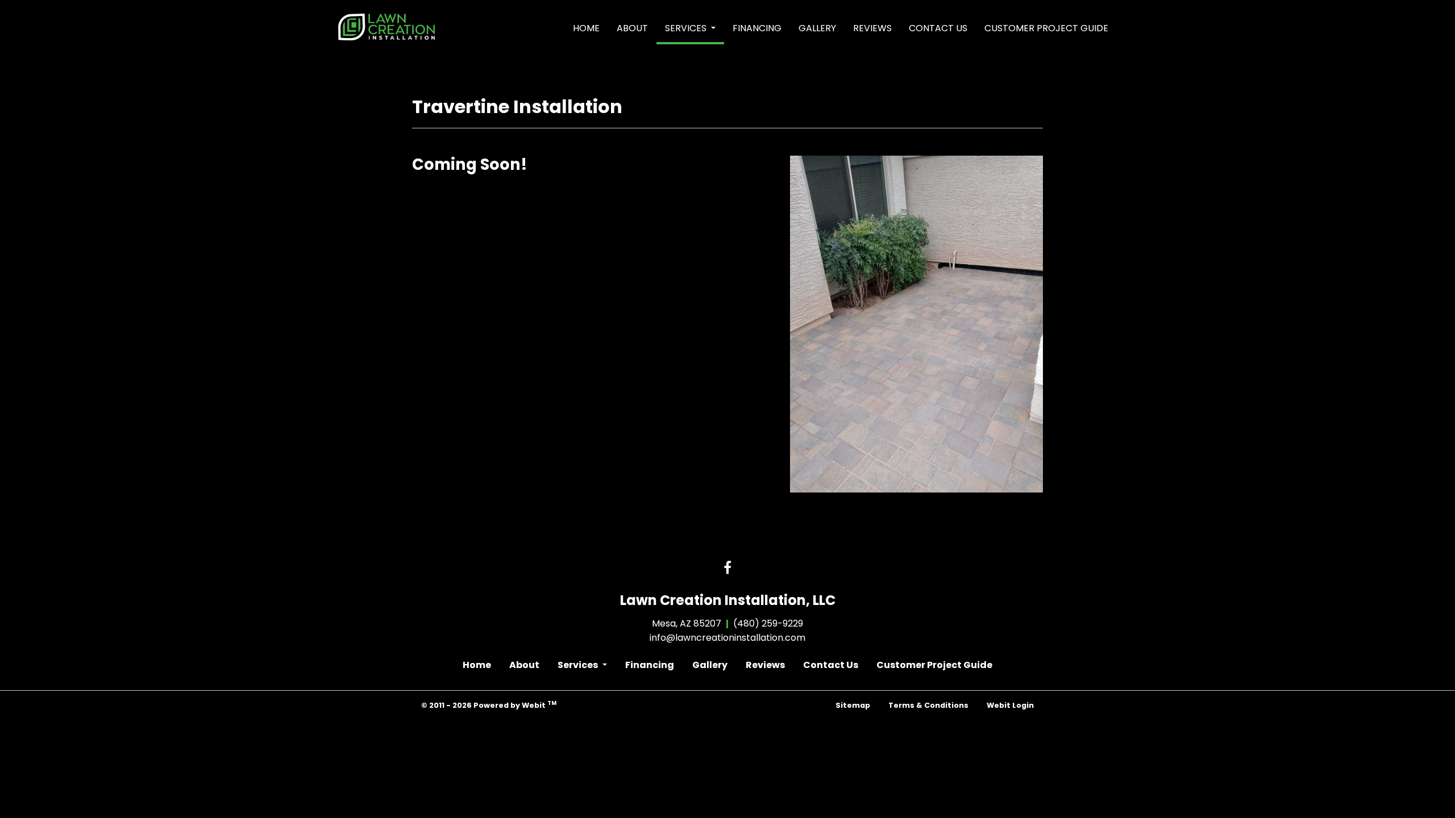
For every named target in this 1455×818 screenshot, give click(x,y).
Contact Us (938, 28)
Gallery (817, 28)
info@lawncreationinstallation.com (727, 637)
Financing (757, 28)
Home (586, 28)
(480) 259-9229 (768, 623)
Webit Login (1010, 705)
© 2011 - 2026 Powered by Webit (488, 704)
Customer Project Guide (1046, 28)
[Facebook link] (727, 568)
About (632, 28)
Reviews (872, 28)
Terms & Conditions (928, 705)
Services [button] (687, 28)
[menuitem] (586, 28)
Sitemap (852, 705)
